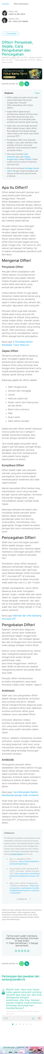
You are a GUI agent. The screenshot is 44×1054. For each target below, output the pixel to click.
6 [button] (30, 1024)
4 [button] (23, 1024)
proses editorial (17, 854)
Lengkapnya (22, 899)
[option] (22, 1004)
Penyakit (5, 4)
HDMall (28, 159)
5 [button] (27, 1024)
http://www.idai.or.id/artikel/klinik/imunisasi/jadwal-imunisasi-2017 (25, 875)
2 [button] (16, 1024)
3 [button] (19, 1024)
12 (4, 1018)
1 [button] (12, 1024)
